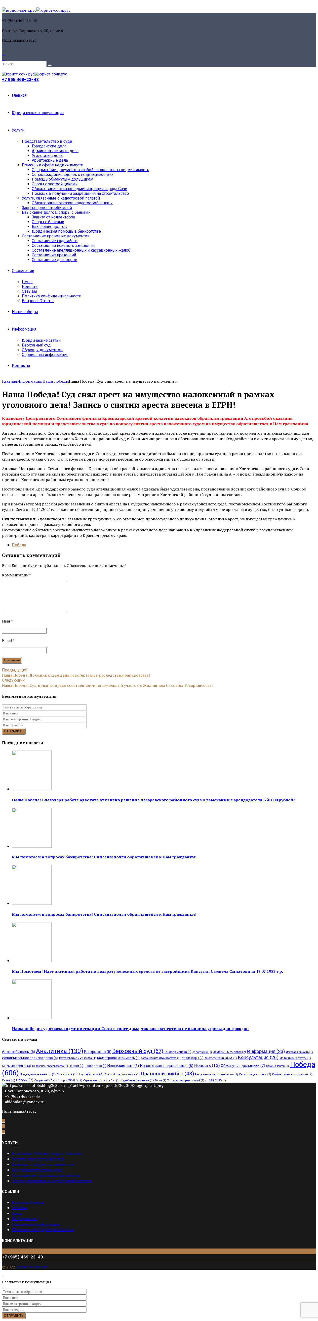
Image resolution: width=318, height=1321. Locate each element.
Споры (24, 1080)
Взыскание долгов (49, 226)
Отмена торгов (277, 1066)
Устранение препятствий (185, 1080)
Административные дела (55, 150)
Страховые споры (96, 1080)
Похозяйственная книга (122, 1074)
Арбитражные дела (50, 160)
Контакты (21, 365)
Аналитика (59, 1050)
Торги (160, 1080)
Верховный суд (36, 345)
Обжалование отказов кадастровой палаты (72, 203)
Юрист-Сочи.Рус (32, 1267)
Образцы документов (42, 350)
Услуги (18, 130)
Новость (207, 1065)
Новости (30, 286)
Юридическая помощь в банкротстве (66, 231)
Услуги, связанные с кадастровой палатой (61, 198)
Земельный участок (229, 1052)
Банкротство (97, 1052)
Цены (27, 281)
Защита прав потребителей (47, 207)
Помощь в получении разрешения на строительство (80, 193)
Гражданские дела (49, 146)
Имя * (7, 621)
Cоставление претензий (54, 255)
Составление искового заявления (63, 245)
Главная (19, 95)
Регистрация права (255, 1074)
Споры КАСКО (45, 1080)
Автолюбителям (18, 1051)
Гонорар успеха (177, 1052)
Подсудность (67, 1074)
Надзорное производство (50, 1066)
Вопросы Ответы (38, 300)
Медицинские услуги (295, 1058)
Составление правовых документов (56, 236)
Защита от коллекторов (54, 217)
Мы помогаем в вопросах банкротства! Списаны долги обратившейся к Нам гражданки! (104, 857)
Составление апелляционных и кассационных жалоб (81, 250)
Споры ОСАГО (70, 1080)
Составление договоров (54, 259)
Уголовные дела (47, 155)
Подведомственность (38, 1074)
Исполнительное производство (30, 1058)
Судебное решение (137, 1080)
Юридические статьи (41, 340)
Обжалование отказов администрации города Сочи (79, 188)
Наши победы (25, 311)
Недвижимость (123, 1065)
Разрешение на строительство (216, 1074)
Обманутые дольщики (243, 1065)
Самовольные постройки (292, 1074)
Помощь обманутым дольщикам (62, 179)
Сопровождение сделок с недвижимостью (72, 174)
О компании (23, 270)
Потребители (91, 1074)
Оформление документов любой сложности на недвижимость (90, 169)
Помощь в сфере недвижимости (52, 165)
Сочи (8, 1080)
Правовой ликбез (167, 1074)
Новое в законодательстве (166, 1065)
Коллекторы (192, 1058)
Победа (19, 545)
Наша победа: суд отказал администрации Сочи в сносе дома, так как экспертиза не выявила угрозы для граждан (130, 1028)
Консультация (258, 1057)
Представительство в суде (47, 141)
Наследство (95, 1066)
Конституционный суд (220, 1058)
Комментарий (16, 575)
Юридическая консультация (38, 112)
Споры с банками (48, 221)
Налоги (76, 1066)
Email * (8, 640)
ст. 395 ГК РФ (215, 1080)
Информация (24, 329)
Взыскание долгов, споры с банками (56, 212)
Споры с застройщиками (55, 184)
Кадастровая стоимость (118, 1058)
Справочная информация (45, 354)
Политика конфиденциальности (51, 296)
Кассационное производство (161, 1058)
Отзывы (29, 291)
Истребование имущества (77, 1058)
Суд (115, 1080)
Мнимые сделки (16, 1066)
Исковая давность (299, 1052)
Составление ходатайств (55, 240)
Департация (202, 1052)
